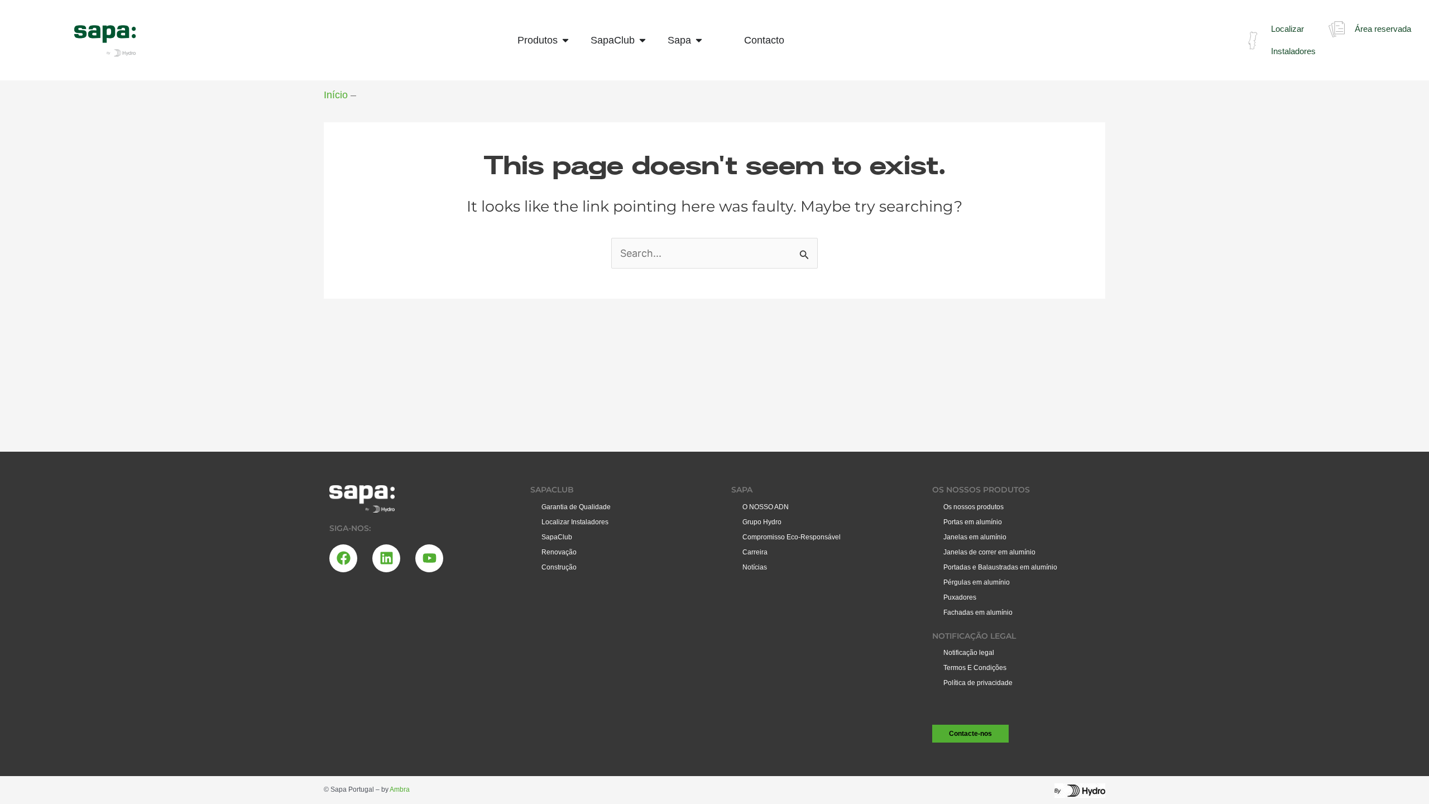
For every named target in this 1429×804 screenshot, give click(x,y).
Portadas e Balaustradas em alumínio (1000, 567)
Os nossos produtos (973, 507)
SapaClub (556, 537)
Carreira (755, 552)
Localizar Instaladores (574, 522)
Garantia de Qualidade (576, 507)
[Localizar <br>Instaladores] (1253, 40)
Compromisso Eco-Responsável (791, 537)
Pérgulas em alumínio (976, 582)
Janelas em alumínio (974, 537)
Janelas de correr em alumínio (989, 552)
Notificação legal (968, 653)
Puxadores (959, 597)
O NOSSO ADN (765, 507)
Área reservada (1383, 29)
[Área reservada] (1336, 29)
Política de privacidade (978, 683)
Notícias (754, 567)
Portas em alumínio (972, 522)
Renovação (559, 552)
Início (336, 94)
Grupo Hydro (761, 522)
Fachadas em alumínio (978, 612)
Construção (559, 567)
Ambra (400, 789)
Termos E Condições (974, 668)
